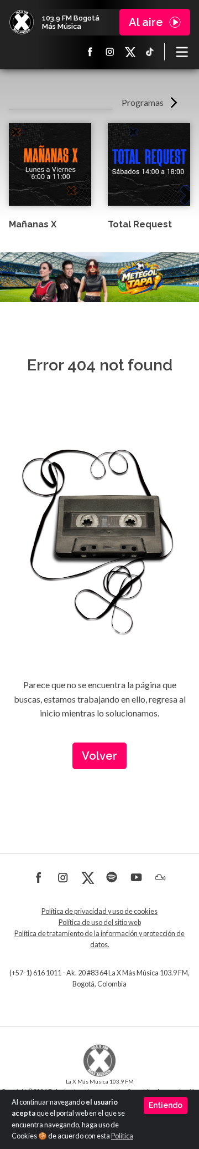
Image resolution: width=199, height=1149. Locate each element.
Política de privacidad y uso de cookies (99, 911)
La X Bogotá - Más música (21, 22)
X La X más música (129, 51)
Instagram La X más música (110, 51)
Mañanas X (32, 224)
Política (122, 1136)
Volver (99, 755)
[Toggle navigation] (182, 51)
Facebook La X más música (90, 51)
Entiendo (165, 1105)
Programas (143, 102)
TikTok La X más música (149, 51)
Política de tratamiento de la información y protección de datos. (99, 939)
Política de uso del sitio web (100, 922)
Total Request (140, 224)
